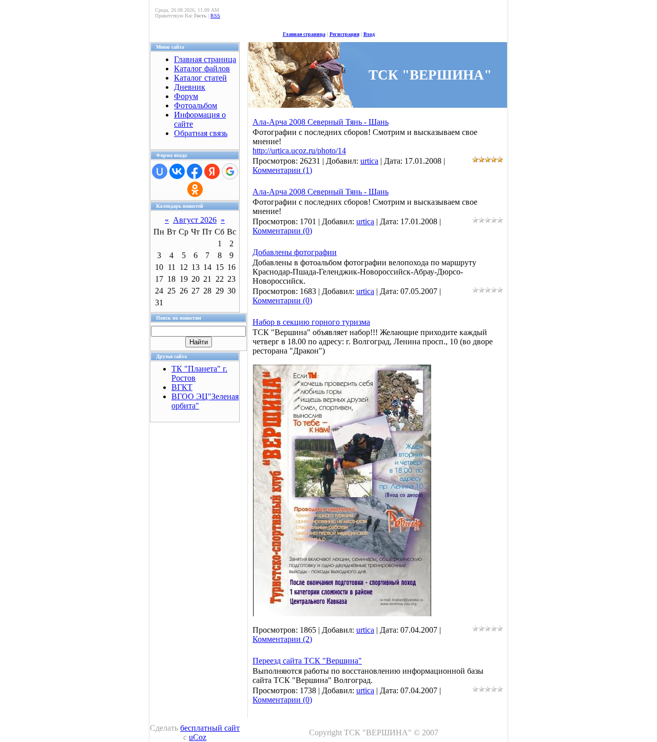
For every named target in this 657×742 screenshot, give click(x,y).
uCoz (197, 737)
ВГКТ (181, 387)
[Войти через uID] (159, 171)
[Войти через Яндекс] (212, 171)
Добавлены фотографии (295, 252)
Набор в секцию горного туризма (311, 322)
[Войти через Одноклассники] (195, 189)
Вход (369, 34)
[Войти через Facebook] (194, 171)
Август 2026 (195, 220)
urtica (369, 161)
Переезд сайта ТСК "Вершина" (307, 660)
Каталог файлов (202, 68)
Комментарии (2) (282, 639)
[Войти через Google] (230, 171)
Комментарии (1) (282, 170)
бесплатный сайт (210, 728)
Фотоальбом (195, 105)
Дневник (189, 87)
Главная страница (304, 34)
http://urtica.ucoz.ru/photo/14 (299, 150)
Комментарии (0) (282, 230)
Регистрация (344, 34)
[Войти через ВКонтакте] (177, 171)
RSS (215, 15)
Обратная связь (200, 133)
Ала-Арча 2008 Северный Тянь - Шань (321, 122)
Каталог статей (200, 77)
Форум (186, 96)
